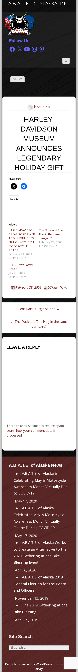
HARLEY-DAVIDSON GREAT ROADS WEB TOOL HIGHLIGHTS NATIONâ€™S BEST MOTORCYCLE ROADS (22, 240)
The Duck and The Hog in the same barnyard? (51, 234)
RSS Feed (43, 106)
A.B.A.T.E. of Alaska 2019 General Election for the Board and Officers (40, 584)
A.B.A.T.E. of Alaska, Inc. (39, 3)
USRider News (57, 287)
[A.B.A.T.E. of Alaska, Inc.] (19, 23)
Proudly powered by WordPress (28, 664)
